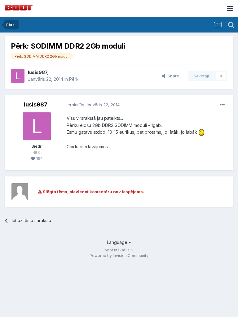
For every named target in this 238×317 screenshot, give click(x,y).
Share (172, 75)
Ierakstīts (93, 104)
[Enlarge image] (201, 132)
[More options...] (222, 105)
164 (39, 158)
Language (118, 242)
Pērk (74, 79)
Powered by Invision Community (119, 255)
